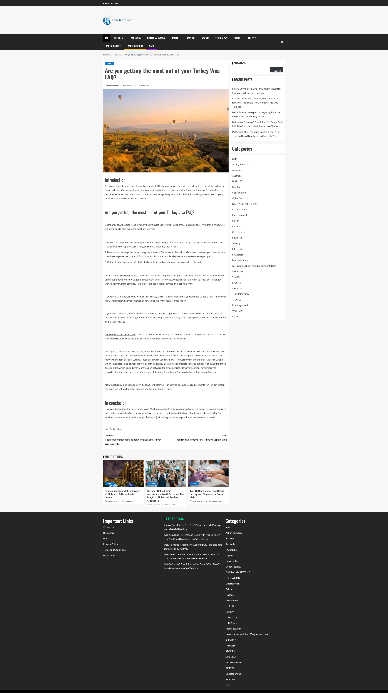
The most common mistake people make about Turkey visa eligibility (133, 439)
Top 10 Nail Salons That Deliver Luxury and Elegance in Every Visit (208, 494)
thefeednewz (113, 85)
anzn (234, 158)
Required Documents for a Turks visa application (201, 437)
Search (240, 63)
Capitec (236, 186)
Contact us (108, 527)
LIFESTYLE (251, 38)
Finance (236, 226)
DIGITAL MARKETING (156, 38)
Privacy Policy (110, 544)
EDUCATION (136, 38)
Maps (151, 45)
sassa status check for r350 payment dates (254, 265)
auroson (236, 170)
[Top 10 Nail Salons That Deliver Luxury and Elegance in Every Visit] (208, 473)
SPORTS (205, 38)
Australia (237, 175)
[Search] (282, 42)
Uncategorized (240, 305)
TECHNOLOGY (221, 38)
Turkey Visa (115, 429)
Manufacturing (135, 45)
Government (238, 231)
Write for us (109, 555)
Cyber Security (113, 45)
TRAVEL (236, 38)
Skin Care (237, 277)
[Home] (106, 38)
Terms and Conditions (114, 549)
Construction (239, 192)
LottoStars (237, 254)
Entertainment (239, 215)
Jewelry (236, 243)
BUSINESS (118, 38)
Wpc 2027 (237, 310)
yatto (235, 316)
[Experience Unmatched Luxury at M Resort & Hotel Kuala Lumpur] (123, 473)
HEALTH (175, 38)
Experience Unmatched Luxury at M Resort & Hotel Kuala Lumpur (122, 494)
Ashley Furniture (240, 164)
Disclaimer (108, 532)
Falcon (235, 220)
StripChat (237, 288)
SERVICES (191, 38)
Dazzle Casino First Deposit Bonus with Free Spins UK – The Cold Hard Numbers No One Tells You (255, 102)
